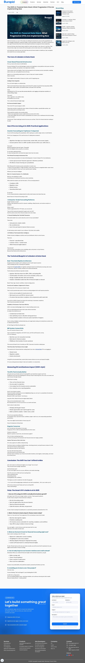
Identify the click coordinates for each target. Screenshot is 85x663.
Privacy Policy (53, 661)
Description (54, 614)
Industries (45, 2)
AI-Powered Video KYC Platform (26, 646)
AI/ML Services (7, 645)
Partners (52, 2)
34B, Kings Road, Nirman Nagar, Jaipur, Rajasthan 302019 (74, 649)
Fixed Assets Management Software (25, 644)
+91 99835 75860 (72, 645)
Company (54, 641)
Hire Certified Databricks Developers (40, 651)
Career (52, 645)
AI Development (7, 643)
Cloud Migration (7, 646)
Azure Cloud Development (9, 650)
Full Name (54, 600)
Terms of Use (54, 646)
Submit (65, 624)
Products (32, 2)
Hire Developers (40, 641)
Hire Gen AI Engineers (39, 646)
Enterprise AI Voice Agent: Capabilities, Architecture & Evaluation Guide (67, 12)
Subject (54, 609)
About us (53, 648)
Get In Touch (77, 2)
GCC (58, 2)
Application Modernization (9, 648)
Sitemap (47, 661)
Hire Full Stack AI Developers (41, 643)
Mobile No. (67, 600)
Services (39, 2)
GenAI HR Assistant (23, 650)
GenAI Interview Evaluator (25, 648)
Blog (62, 2)
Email (53, 604)
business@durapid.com (74, 643)
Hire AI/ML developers (39, 645)
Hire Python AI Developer (40, 648)
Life (51, 643)
